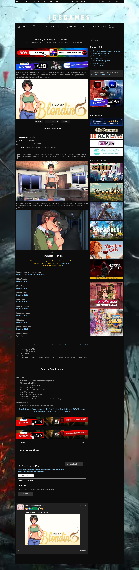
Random (72, 26)
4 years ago (80, 505)
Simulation (74, 1)
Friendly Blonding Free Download (47, 409)
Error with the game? (100, 63)
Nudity (68, 42)
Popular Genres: (23, 1)
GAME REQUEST (110, 26)
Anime (51, 1)
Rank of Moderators (99, 56)
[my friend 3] (106, 136)
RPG (65, 1)
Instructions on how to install (76, 345)
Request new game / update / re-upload (106, 51)
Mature (61, 42)
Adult (44, 1)
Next (83, 442)
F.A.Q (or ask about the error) (103, 53)
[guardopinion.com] (106, 122)
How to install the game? (101, 61)
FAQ (83, 26)
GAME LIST (96, 26)
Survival (103, 1)
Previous (23, 442)
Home (23, 26)
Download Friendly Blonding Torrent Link (30, 274)
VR (117, 1)
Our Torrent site (98, 65)
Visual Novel (77, 42)
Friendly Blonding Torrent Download (58, 411)
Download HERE (22, 281)
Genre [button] (51, 26)
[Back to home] (69, 13)
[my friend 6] (106, 143)
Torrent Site (35, 26)
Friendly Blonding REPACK (69, 409)
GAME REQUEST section (103, 75)
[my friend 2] (106, 130)
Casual (55, 42)
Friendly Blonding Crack (27, 409)
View (106, 171)
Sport (83, 1)
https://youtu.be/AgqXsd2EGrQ (36, 512)
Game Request (66, 263)
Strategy (93, 1)
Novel (111, 1)
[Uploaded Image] (52, 529)
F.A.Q (63, 265)
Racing (59, 1)
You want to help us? (100, 58)
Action (36, 1)
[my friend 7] (106, 152)
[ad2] (105, 295)
